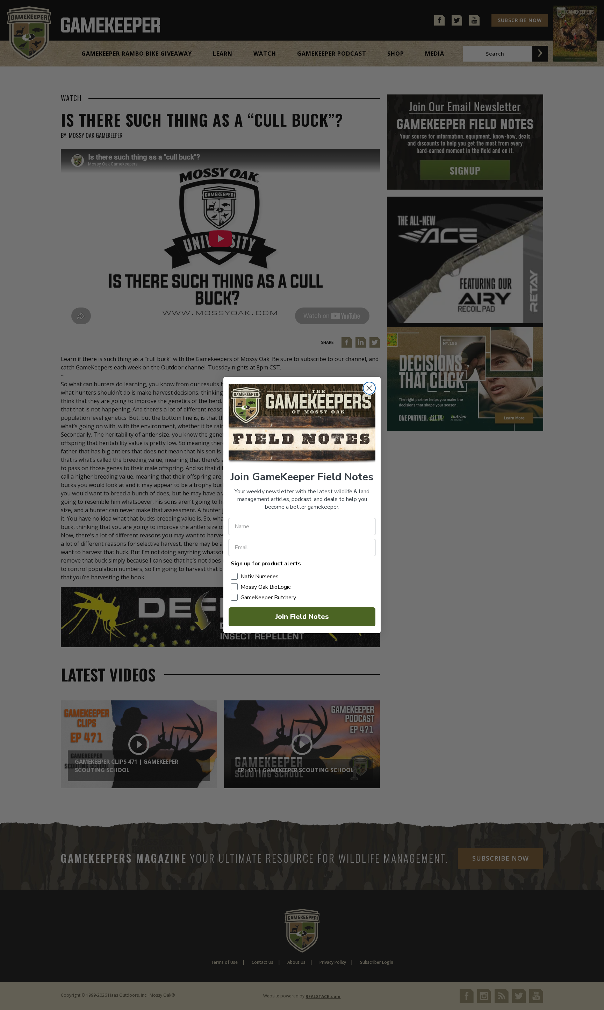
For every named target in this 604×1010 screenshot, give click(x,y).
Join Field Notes (302, 616)
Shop (395, 53)
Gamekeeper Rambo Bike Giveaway (136, 53)
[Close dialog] (369, 388)
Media (434, 53)
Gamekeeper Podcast (331, 53)
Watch (264, 53)
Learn (222, 53)
